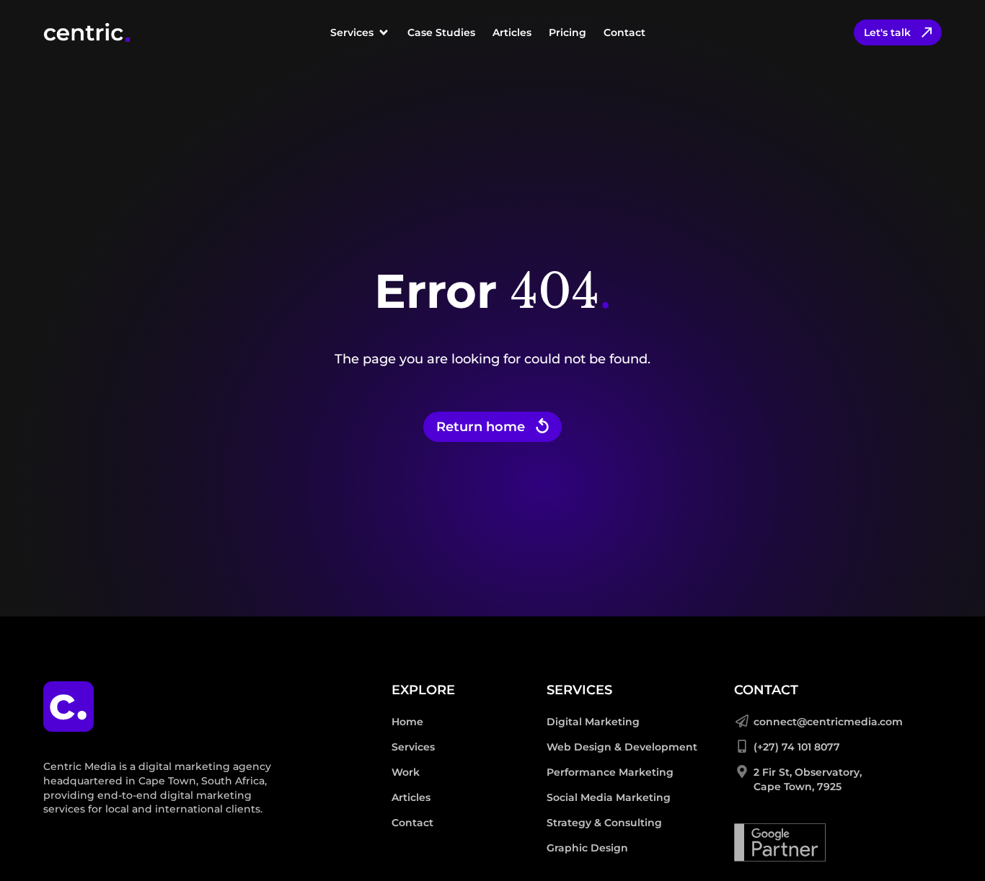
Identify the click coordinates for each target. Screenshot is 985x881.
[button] (360, 32)
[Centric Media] (86, 32)
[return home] (68, 706)
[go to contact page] (952, 848)
